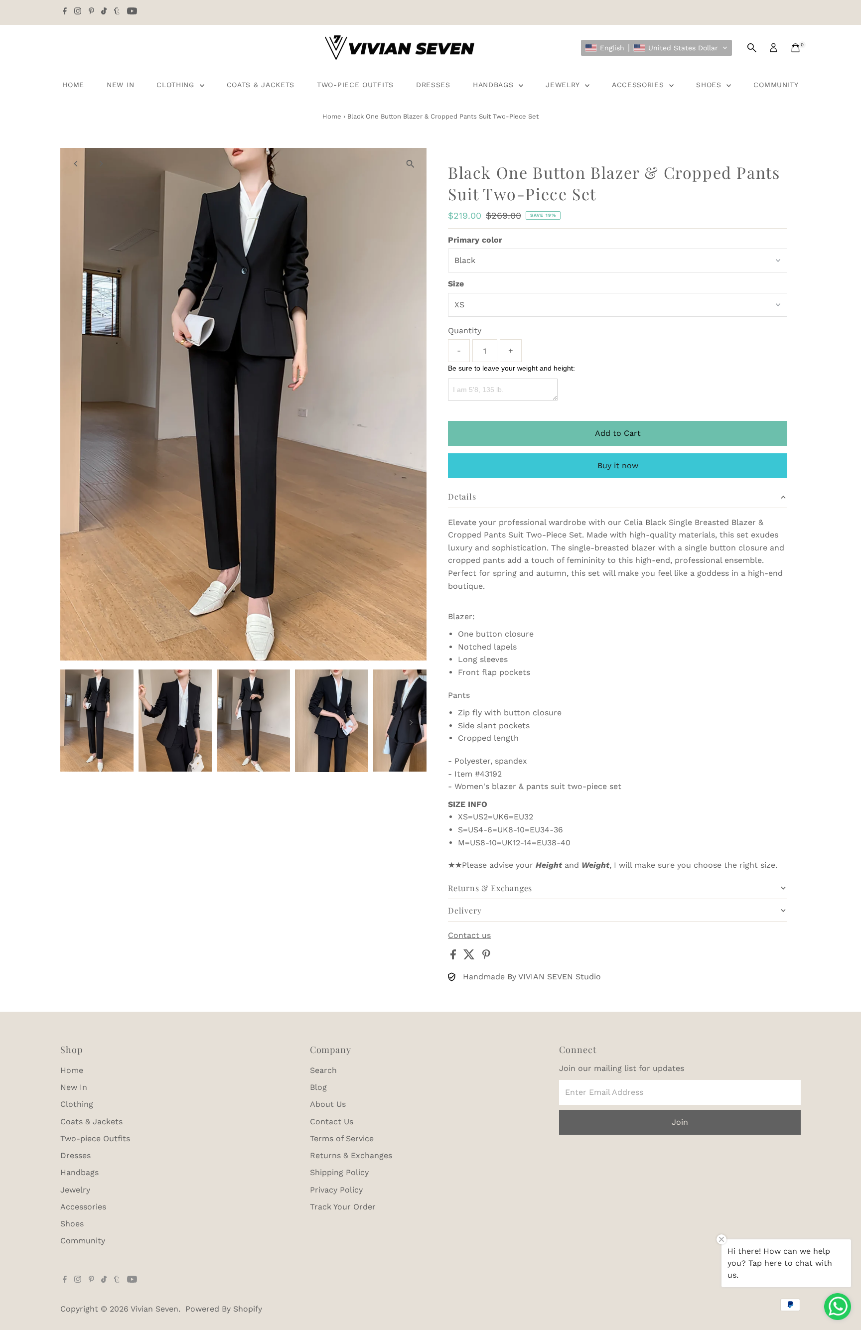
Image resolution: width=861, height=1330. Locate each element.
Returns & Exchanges (351, 1155)
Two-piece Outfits (355, 85)
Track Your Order (343, 1206)
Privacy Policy (336, 1190)
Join (680, 1122)
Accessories (639, 85)
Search (323, 1070)
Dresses (433, 85)
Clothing (176, 85)
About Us (328, 1104)
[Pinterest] (91, 12)
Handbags (494, 85)
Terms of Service (342, 1138)
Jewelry (564, 85)
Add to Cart (618, 433)
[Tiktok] (104, 12)
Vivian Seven (154, 1309)
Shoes (710, 85)
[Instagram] (78, 12)
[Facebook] (64, 12)
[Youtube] (132, 12)
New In (120, 85)
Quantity (464, 330)
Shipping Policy (339, 1172)
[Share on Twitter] (470, 956)
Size (456, 283)
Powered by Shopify (223, 1309)
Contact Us (331, 1121)
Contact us (469, 935)
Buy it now (617, 465)
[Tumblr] (117, 12)
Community (775, 85)
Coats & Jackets (261, 85)
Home (73, 85)
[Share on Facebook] (454, 956)
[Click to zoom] (410, 164)
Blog (318, 1087)
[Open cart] (795, 47)
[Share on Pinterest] (486, 956)
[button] (656, 48)
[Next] (101, 163)
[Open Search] (751, 47)
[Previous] (76, 163)
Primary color (475, 240)
